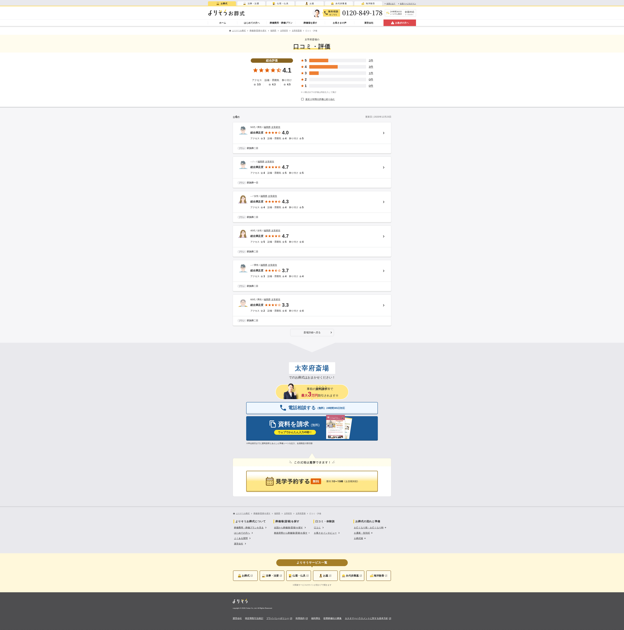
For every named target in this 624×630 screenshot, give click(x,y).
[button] (312, 332)
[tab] (222, 3)
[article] (312, 138)
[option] (250, 527)
